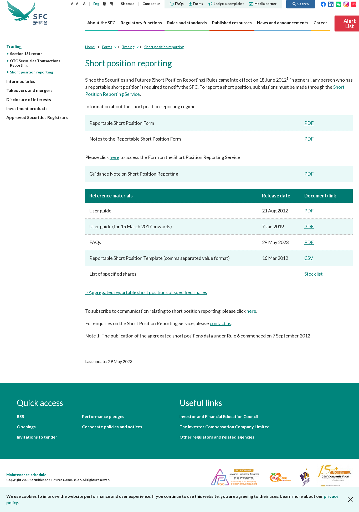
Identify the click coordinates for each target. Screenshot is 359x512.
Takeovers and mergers (29, 90)
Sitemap (128, 4)
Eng (96, 4)
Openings (26, 426)
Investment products (27, 108)
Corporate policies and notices (112, 426)
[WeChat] (338, 4)
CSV (308, 258)
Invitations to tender (37, 436)
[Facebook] (323, 4)
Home (90, 46)
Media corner (265, 4)
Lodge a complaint (229, 4)
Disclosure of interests (28, 99)
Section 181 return (26, 53)
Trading (14, 46)
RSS (20, 416)
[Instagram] (346, 4)
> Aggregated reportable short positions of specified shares (146, 292)
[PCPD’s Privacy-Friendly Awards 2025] (232, 476)
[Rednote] (353, 4)
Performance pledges (103, 416)
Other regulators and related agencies (217, 436)
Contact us (151, 4)
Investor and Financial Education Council (219, 416)
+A (83, 4)
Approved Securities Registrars (37, 117)
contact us (220, 323)
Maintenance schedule (26, 475)
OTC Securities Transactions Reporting (35, 62)
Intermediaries (20, 81)
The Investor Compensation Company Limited (225, 426)
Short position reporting (31, 72)
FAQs (179, 4)
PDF (309, 123)
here (114, 157)
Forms (198, 4)
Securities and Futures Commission (40, 13)
